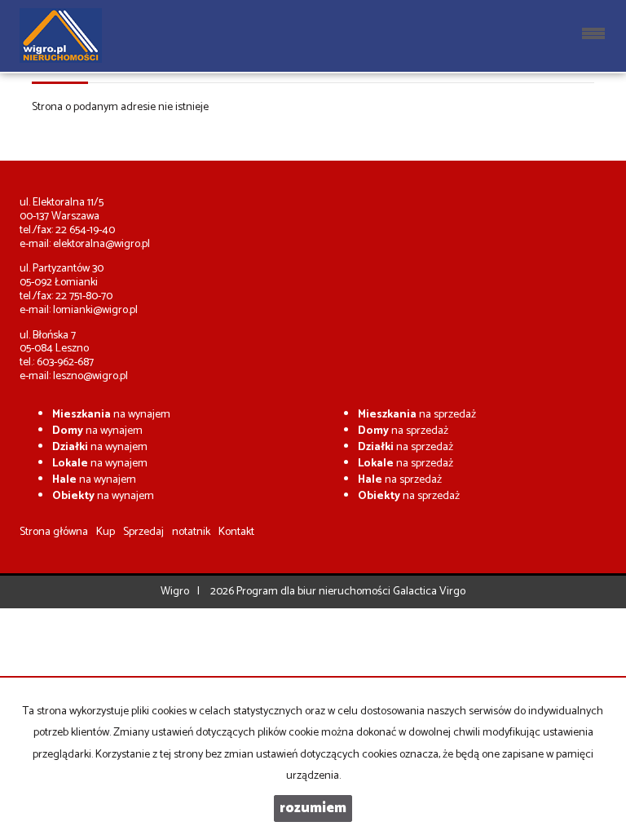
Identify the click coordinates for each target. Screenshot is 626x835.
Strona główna (54, 532)
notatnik (191, 532)
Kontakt (236, 532)
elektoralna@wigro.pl (101, 244)
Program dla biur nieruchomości (314, 591)
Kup (105, 532)
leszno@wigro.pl (90, 376)
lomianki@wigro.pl (95, 310)
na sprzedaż (417, 414)
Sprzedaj (143, 532)
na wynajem (111, 414)
